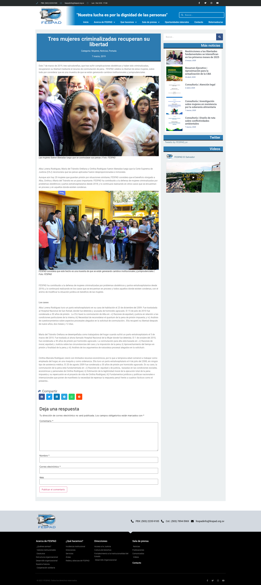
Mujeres (95, 51)
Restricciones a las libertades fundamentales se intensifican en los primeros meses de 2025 (202, 54)
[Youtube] (218, 3)
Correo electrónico (50, 466)
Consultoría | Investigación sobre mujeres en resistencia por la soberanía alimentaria (201, 104)
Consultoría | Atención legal (200, 84)
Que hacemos (127, 22)
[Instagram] (211, 3)
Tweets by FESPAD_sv (176, 142)
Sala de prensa (149, 22)
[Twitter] (205, 3)
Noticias (104, 51)
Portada (112, 51)
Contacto (198, 22)
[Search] (219, 37)
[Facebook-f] (199, 3)
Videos (215, 149)
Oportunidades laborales (177, 22)
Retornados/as (216, 22)
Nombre (44, 455)
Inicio (85, 22)
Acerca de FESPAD (103, 22)
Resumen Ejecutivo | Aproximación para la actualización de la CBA (198, 70)
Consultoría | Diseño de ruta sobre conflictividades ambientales (200, 120)
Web (41, 477)
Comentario (46, 421)
